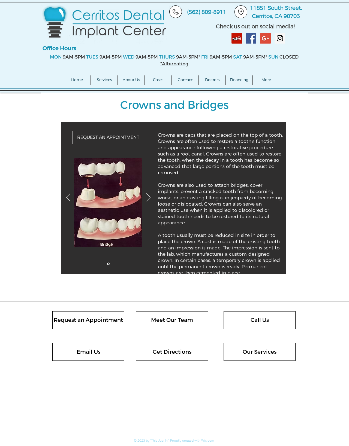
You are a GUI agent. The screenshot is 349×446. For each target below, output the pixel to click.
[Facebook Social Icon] (251, 38)
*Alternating (174, 64)
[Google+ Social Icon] (265, 38)
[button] (104, 80)
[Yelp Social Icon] (236, 38)
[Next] (148, 197)
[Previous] (68, 197)
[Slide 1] (108, 264)
